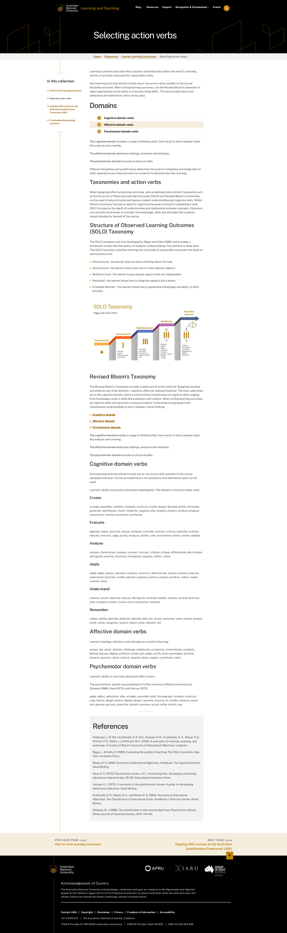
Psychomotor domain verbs (121, 131)
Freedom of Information (141, 912)
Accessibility (167, 912)
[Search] (227, 8)
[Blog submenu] (142, 7)
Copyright (87, 912)
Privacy (118, 912)
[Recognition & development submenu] (208, 7)
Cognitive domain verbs (119, 118)
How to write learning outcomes (66, 90)
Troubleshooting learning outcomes (62, 122)
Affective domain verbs (118, 124)
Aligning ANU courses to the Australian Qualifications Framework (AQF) (64, 109)
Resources (111, 56)
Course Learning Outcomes (138, 56)
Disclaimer (103, 912)
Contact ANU (69, 912)
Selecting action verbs (60, 98)
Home (97, 56)
